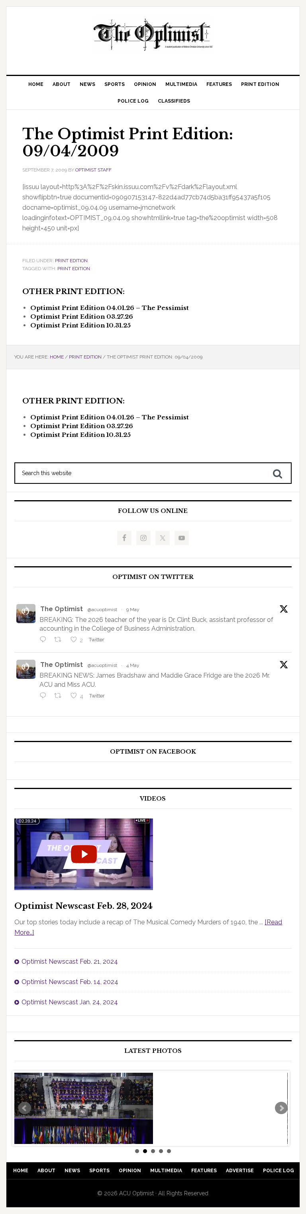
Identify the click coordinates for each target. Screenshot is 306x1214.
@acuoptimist (102, 609)
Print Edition (71, 260)
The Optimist (61, 609)
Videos (153, 798)
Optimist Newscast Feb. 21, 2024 (70, 961)
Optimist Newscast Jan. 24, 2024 (70, 1002)
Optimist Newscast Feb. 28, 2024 (83, 906)
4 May (132, 665)
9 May (132, 609)
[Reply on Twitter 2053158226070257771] (44, 640)
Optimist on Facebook (153, 751)
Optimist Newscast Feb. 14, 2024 (70, 982)
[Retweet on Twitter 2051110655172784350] (60, 696)
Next (281, 1108)
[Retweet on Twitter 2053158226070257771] (60, 640)
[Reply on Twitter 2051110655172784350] (44, 696)
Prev (24, 1108)
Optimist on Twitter (153, 577)
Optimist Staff (93, 170)
